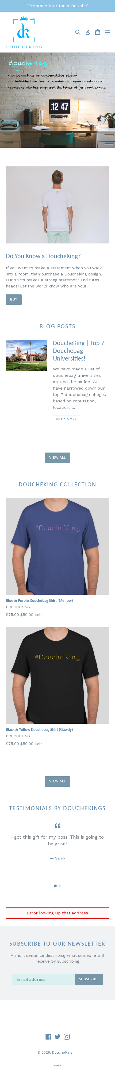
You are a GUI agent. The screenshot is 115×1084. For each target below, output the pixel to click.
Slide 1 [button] (55, 886)
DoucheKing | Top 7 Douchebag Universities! (78, 351)
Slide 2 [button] (59, 886)
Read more (66, 419)
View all (57, 458)
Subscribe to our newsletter (57, 944)
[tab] (55, 886)
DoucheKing (62, 1052)
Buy (13, 300)
